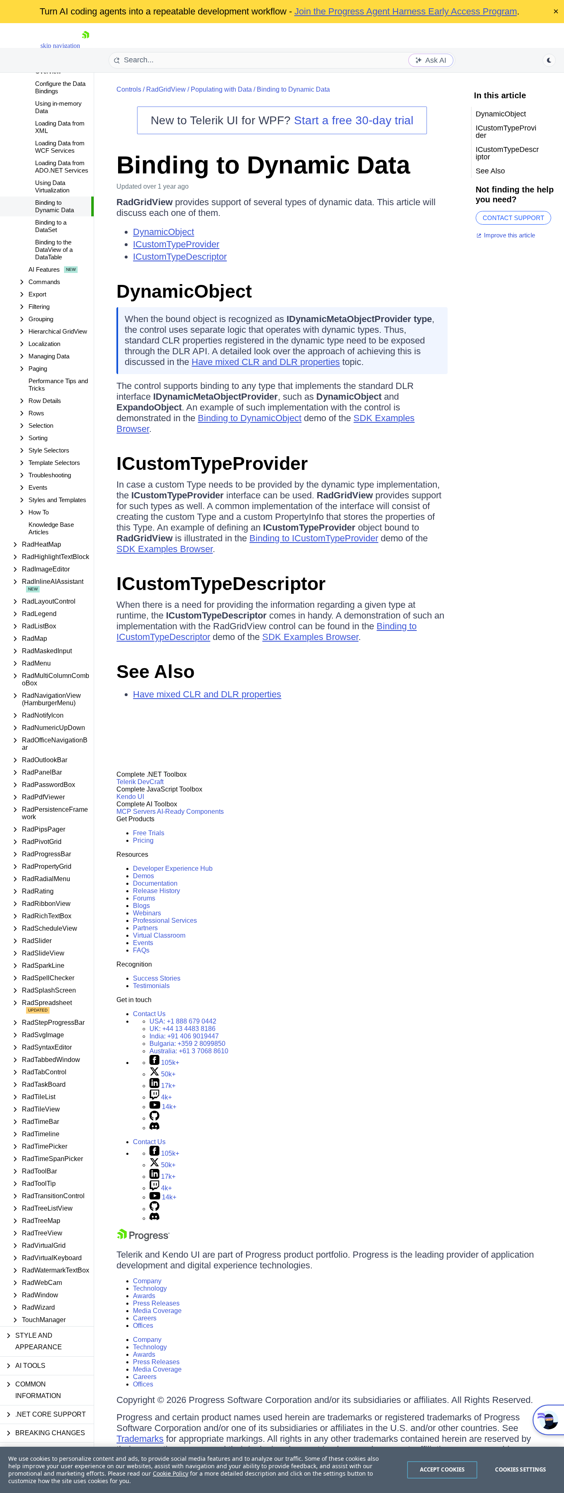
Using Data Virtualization (52, 186)
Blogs (141, 905)
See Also (155, 671)
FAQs (141, 950)
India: (184, 1036)
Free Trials (148, 833)
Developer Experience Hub (173, 868)
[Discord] (154, 1127)
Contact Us (149, 1013)
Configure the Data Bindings (60, 87)
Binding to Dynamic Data (54, 206)
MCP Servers (136, 811)
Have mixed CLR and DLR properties (266, 362)
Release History (156, 890)
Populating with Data (221, 89)
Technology (150, 1288)
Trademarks (140, 1439)
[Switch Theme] (549, 60)
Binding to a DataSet (50, 226)
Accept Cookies (442, 1469)
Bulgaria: (187, 1043)
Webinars (147, 913)
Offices (143, 1325)
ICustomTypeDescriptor (180, 256)
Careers (144, 1318)
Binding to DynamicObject (249, 418)
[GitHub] (154, 1118)
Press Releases (156, 1303)
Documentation (155, 883)
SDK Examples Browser (164, 549)
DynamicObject (163, 232)
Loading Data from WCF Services (60, 147)
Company (147, 1280)
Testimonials (151, 985)
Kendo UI (130, 796)
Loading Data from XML (60, 127)
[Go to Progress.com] (143, 1238)
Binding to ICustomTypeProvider (313, 538)
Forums (144, 898)
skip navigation (60, 45)
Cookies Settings (520, 1469)
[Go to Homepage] (85, 45)
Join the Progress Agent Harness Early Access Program (405, 11)
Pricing (143, 840)
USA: (182, 1021)
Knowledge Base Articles (51, 528)
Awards (144, 1295)
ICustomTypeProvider (176, 244)
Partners (145, 927)
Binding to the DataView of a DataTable (54, 250)
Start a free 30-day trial (353, 120)
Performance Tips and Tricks (58, 384)
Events (143, 942)
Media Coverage (157, 1310)
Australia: (188, 1051)
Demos (143, 875)
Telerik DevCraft (140, 781)
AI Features (44, 269)
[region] (282, 1470)
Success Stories (156, 978)
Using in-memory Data (58, 107)
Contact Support (513, 217)
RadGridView (166, 89)
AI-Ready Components (190, 811)
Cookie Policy (170, 1473)
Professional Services (165, 920)
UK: (182, 1028)
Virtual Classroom (159, 935)
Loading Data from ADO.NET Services (61, 166)
